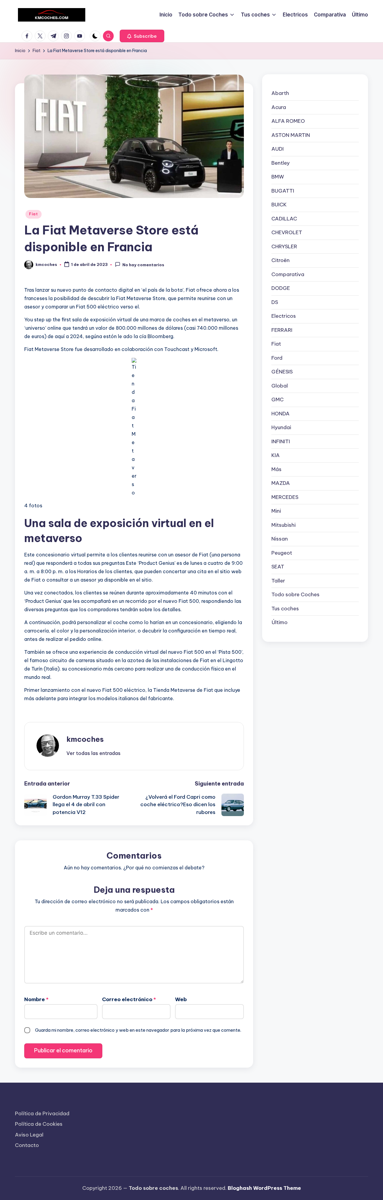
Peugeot (281, 552)
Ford (276, 357)
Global (279, 385)
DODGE (280, 288)
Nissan (279, 538)
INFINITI (280, 441)
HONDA (280, 413)
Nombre (36, 999)
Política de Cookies (39, 1124)
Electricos (283, 316)
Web (181, 999)
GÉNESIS (282, 371)
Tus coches (285, 608)
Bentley (280, 162)
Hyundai (281, 427)
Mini (276, 511)
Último (279, 622)
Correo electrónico (129, 999)
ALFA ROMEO (288, 121)
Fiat (33, 214)
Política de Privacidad (42, 1113)
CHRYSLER (284, 246)
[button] (142, 36)
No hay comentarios (143, 265)
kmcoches (85, 739)
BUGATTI (282, 190)
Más (276, 469)
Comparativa (287, 274)
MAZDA (280, 483)
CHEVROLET (286, 232)
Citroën (280, 260)
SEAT (277, 566)
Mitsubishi (283, 524)
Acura (278, 107)
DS (274, 302)
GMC (277, 399)
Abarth (280, 93)
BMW (277, 176)
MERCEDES (284, 497)
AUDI (277, 149)
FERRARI (281, 329)
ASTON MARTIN (290, 134)
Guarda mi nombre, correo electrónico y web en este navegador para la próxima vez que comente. (138, 1030)
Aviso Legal (29, 1134)
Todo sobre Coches (295, 594)
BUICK (279, 204)
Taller (278, 580)
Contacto (27, 1145)
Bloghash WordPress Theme (264, 1188)
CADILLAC (284, 218)
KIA (275, 455)
